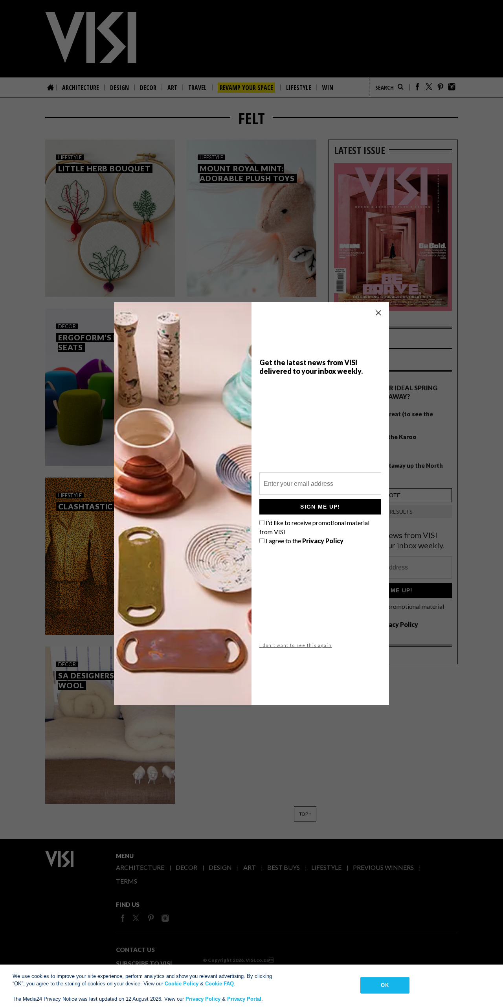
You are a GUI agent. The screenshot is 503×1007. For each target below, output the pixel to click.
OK (384, 985)
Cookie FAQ (219, 984)
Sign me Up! (320, 507)
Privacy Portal (244, 999)
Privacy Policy (202, 999)
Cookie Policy (181, 984)
